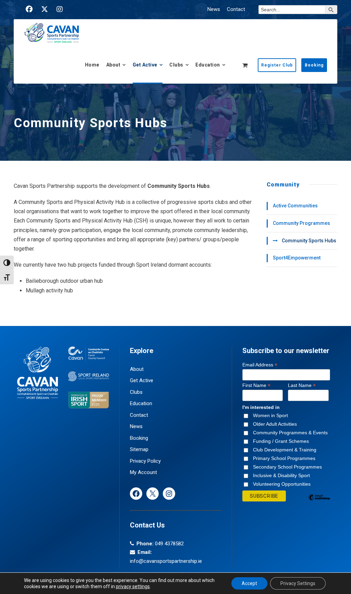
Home (92, 65)
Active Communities (295, 205)
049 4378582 (169, 544)
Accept (249, 583)
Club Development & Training (284, 449)
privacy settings (133, 586)
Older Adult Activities (275, 424)
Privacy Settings (297, 583)
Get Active (145, 65)
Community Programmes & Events (290, 432)
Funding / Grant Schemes (281, 441)
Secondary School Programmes (287, 467)
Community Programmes (301, 223)
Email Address (259, 365)
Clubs (176, 65)
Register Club (277, 65)
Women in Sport (270, 415)
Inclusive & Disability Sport (281, 475)
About (113, 65)
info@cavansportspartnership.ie (166, 561)
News (213, 9)
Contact (236, 9)
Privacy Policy (145, 461)
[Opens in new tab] (29, 9)
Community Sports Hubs (309, 240)
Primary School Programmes (284, 458)
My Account (143, 472)
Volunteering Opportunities (282, 484)
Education (207, 65)
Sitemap (139, 449)
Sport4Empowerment (296, 257)
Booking (314, 65)
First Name (256, 385)
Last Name (302, 385)
